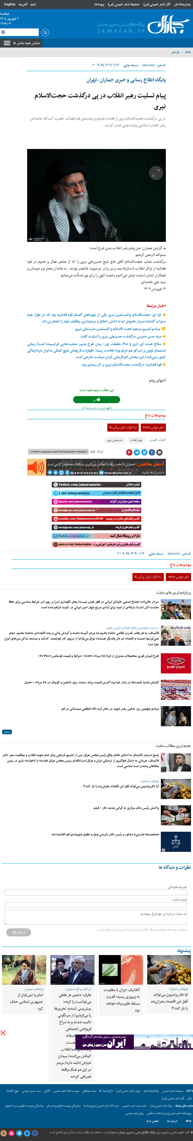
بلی (94, 400)
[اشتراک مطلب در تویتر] (144, 452)
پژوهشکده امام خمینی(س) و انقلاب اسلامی (169, 1113)
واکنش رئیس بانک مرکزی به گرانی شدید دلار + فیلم (126, 808)
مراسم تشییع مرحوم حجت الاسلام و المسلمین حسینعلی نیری (118, 329)
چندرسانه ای (182, 4)
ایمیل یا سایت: (179, 899)
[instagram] (3, 1133)
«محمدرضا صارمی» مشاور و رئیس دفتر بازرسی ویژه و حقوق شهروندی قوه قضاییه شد (105, 834)
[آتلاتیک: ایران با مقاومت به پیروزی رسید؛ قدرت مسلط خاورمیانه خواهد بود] (121, 970)
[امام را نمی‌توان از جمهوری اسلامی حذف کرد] (24, 970)
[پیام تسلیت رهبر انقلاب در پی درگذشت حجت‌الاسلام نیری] (96, 195)
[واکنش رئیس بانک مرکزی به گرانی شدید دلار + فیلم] (176, 815)
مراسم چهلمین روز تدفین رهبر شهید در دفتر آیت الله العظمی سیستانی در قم (110, 709)
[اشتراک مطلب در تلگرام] (136, 452)
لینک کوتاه (96, 451)
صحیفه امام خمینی (172, 1090)
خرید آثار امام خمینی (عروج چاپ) (101, 1106)
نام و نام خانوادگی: (177, 887)
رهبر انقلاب (136, 440)
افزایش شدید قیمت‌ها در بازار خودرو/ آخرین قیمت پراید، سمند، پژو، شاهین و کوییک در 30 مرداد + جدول (91, 682)
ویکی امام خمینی (134, 1113)
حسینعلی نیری (114, 440)
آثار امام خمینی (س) (156, 4)
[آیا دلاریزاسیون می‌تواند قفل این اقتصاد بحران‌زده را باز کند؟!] (176, 789)
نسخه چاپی (130, 65)
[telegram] (19, 1133)
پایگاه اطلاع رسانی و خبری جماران (136, 1132)
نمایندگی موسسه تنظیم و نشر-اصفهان (24, 1106)
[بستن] (3, 1033)
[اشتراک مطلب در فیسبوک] (151, 452)
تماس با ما (153, 1121)
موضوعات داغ (155, 415)
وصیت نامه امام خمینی (66, 1090)
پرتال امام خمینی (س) (161, 1106)
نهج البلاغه (13, 1090)
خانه (188, 52)
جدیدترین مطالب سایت (173, 746)
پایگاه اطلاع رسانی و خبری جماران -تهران (126, 80)
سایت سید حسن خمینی (134, 1106)
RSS (188, 1121)
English (9, 4)
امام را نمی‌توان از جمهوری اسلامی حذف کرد (26, 1002)
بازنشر (175, 52)
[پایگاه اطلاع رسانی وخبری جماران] (142, 25)
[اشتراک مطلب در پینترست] (129, 452)
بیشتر (7, 732)
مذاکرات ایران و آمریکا (123, 427)
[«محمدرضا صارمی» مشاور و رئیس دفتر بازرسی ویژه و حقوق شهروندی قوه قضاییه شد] (176, 842)
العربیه (23, 4)
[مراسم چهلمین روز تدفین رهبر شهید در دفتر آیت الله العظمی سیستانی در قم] (176, 716)
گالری (47, 1090)
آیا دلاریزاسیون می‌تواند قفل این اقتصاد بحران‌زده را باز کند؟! (121, 786)
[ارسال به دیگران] (159, 452)
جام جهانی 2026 (153, 427)
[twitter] (26, 1133)
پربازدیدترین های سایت (173, 592)
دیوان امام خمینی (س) (128, 1090)
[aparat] (11, 1133)
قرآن (189, 1098)
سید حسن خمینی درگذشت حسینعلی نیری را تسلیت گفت (121, 336)
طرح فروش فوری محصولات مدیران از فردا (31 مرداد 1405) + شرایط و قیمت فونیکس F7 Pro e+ (98, 656)
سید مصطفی (89, 1090)
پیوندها (99, 4)
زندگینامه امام (151, 1090)
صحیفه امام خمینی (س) (123, 4)
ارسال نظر (18, 932)
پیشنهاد (184, 951)
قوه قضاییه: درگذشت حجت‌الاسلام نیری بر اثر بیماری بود (122, 365)
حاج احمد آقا (106, 1090)
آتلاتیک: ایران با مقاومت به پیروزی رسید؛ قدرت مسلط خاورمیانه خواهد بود (122, 1000)
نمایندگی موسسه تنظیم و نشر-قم (63, 1106)
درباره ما (172, 1121)
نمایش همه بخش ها (26, 43)
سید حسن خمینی (31, 1090)
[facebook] (34, 1133)
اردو (33, 4)
